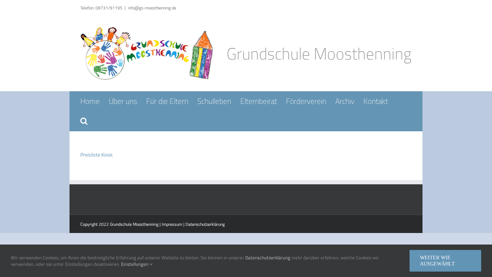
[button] (84, 121)
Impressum (172, 224)
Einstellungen (135, 264)
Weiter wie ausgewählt (437, 261)
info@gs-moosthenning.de (152, 7)
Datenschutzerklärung (205, 224)
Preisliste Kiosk (96, 154)
